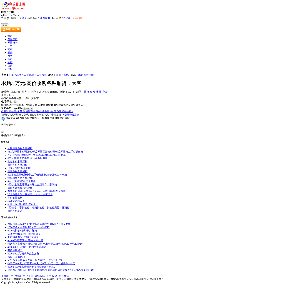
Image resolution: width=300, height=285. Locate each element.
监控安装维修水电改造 (20, 188)
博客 (10, 55)
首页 (10, 36)
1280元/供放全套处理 (19, 168)
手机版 (78, 18)
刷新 (105, 91)
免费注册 (45, 18)
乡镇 (10, 62)
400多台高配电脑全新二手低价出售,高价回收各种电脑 (37, 174)
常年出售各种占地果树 (20, 178)
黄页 (10, 59)
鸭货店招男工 (15, 250)
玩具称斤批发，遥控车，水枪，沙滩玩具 (30, 194)
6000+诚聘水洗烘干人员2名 (23, 230)
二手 (10, 46)
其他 (66, 74)
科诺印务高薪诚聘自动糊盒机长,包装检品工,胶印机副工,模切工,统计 (45, 243)
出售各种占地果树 (18, 161)
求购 (80, 74)
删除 (98, 91)
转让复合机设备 (16, 201)
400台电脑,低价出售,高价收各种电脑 (28, 158)
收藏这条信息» (9, 111)
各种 (86, 74)
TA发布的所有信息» (62, 111)
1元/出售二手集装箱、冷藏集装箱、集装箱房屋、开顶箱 (38, 207)
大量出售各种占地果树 (20, 148)
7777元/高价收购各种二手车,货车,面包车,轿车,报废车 (37, 155)
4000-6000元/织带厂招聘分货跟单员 (27, 247)
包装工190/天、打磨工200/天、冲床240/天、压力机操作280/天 (41, 263)
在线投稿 (40, 276)
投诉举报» (45, 111)
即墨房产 (13, 39)
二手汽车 (42, 74)
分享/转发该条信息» (28, 111)
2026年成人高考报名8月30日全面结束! (29, 227)
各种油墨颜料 (15, 197)
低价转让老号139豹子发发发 (23, 237)
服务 (10, 52)
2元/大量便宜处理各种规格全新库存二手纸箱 (32, 184)
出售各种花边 (15, 211)
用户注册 (28, 276)
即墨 (58, 74)
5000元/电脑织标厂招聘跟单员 (24, 234)
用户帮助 (16, 276)
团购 (10, 65)
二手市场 (29, 74)
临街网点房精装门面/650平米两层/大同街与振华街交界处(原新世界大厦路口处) (51, 270)
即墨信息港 (15, 74)
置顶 (86, 91)
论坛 (10, 69)
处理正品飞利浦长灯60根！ (23, 204)
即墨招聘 (13, 42)
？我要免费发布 (70, 114)
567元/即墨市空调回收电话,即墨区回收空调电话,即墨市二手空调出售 (45, 151)
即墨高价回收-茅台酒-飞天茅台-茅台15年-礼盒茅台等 (37, 191)
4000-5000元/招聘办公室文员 (23, 253)
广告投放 (52, 276)
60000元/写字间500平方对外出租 (25, 240)
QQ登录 (66, 18)
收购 (92, 74)
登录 (24, 18)
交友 (10, 49)
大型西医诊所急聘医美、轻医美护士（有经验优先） (36, 260)
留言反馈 (64, 276)
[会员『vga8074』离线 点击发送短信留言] (27, 108)
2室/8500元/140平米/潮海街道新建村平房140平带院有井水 (39, 224)
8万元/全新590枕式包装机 (22, 181)
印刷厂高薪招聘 (16, 257)
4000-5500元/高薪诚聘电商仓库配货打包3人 (31, 266)
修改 (92, 91)
